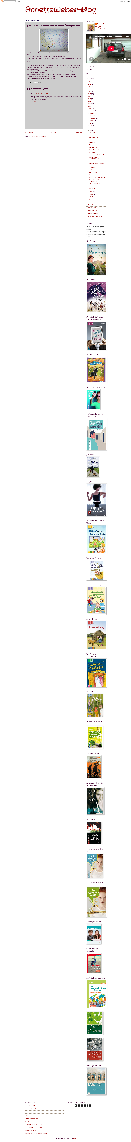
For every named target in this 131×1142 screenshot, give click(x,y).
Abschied (27, 1121)
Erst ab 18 (92, 188)
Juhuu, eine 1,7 (93, 132)
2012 (89, 106)
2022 (89, 81)
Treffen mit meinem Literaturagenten (34, 1127)
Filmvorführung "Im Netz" (31, 1130)
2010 (89, 199)
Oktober (92, 115)
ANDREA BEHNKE (93, 213)
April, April (92, 186)
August (92, 120)
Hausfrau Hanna (92, 207)
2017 (89, 94)
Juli (91, 123)
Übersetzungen (93, 174)
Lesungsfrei (92, 152)
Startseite (54, 133)
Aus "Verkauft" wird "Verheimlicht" (94, 180)
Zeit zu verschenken (94, 183)
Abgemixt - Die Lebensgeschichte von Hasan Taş (37, 1115)
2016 (89, 96)
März (91, 191)
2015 (89, 99)
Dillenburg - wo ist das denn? (96, 163)
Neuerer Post (29, 133)
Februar (92, 194)
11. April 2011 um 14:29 (42, 94)
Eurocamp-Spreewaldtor (95, 216)
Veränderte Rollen (29, 1112)
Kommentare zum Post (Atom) (39, 136)
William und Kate (93, 137)
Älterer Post (79, 133)
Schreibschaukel (92, 210)
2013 (89, 103)
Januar (91, 196)
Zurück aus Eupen (94, 170)
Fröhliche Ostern (93, 145)
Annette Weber (101, 24)
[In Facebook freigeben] (39, 82)
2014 (89, 101)
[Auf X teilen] (37, 82)
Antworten (33, 101)
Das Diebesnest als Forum (96, 150)
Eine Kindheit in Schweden (31, 1106)
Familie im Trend (93, 135)
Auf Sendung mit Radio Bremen (97, 161)
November (92, 113)
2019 (89, 89)
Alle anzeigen (103, 218)
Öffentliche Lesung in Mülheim (97, 177)
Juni (91, 125)
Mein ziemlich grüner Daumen (32, 1118)
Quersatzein (91, 204)
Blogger (75, 1138)
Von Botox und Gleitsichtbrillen (97, 155)
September (93, 118)
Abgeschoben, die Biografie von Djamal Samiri (36, 1133)
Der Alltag (91, 140)
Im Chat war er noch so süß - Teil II (34, 1124)
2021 (89, 84)
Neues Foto (92, 142)
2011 (89, 108)
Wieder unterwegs (93, 172)
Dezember (92, 110)
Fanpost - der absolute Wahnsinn (95, 166)
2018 (89, 91)
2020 (89, 86)
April (91, 130)
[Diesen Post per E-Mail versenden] (33, 82)
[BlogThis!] (35, 82)
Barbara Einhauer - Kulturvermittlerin (94, 158)
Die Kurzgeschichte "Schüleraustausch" (35, 1109)
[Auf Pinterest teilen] (40, 82)
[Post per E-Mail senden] (30, 82)
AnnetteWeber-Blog (60, 10)
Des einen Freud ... (94, 147)
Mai (91, 128)
